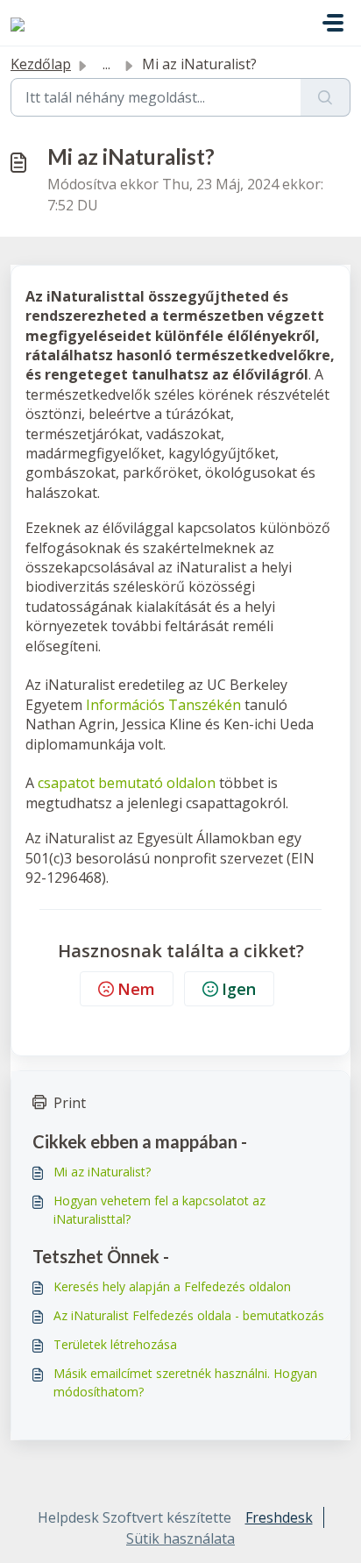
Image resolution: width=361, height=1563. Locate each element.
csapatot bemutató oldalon (127, 782)
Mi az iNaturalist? (102, 1171)
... (106, 64)
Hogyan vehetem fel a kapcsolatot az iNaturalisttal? (159, 1209)
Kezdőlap (41, 64)
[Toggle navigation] (332, 23)
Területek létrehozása (115, 1344)
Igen (239, 988)
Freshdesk (279, 1517)
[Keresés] (325, 97)
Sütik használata (180, 1538)
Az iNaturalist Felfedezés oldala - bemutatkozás (188, 1315)
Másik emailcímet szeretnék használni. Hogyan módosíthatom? (185, 1382)
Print (69, 1102)
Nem (136, 988)
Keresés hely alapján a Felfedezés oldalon (172, 1286)
